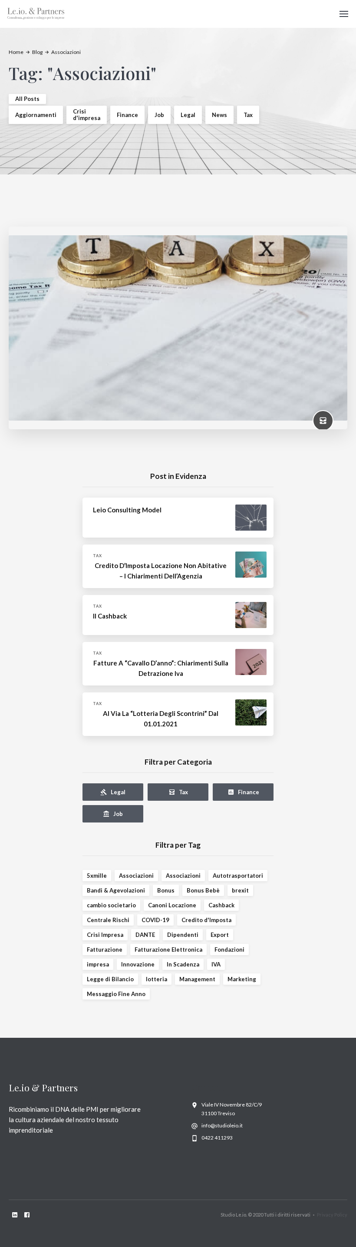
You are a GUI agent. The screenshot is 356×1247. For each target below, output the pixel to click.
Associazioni (136, 875)
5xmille (97, 875)
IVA (216, 964)
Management (197, 979)
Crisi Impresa (105, 934)
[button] (344, 14)
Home (16, 52)
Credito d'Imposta (206, 919)
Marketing (241, 979)
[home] (36, 13)
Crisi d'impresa (86, 114)
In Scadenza (183, 964)
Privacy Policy (332, 1214)
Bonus (166, 890)
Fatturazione (104, 949)
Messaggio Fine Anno (116, 993)
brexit (240, 890)
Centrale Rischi (108, 919)
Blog (37, 52)
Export (220, 934)
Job (159, 114)
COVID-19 (155, 919)
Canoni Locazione (172, 905)
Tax (248, 114)
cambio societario (111, 905)
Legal (188, 114)
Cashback (221, 905)
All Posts (27, 98)
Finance (127, 114)
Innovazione (138, 964)
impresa (98, 964)
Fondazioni (229, 949)
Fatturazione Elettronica (168, 949)
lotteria (156, 979)
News (219, 114)
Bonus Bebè (203, 890)
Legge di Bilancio (110, 979)
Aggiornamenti (35, 114)
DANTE (145, 934)
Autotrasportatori (238, 875)
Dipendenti (182, 934)
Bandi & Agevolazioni (116, 890)
